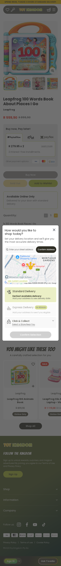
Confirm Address (46, 249)
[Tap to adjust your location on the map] (30, 269)
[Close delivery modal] (54, 230)
